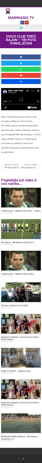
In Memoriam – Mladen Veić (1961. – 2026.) (21, 211)
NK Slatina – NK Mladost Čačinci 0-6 (17, 242)
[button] (21, 27)
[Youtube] (27, 22)
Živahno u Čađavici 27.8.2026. (14, 305)
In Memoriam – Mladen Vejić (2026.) (17, 274)
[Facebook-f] (22, 22)
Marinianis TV (21, 18)
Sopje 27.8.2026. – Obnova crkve (16, 371)
